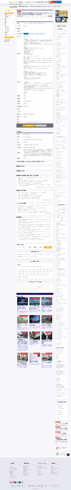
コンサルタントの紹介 (13, 469)
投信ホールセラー (58, 61)
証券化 (42, 285)
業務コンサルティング (60, 154)
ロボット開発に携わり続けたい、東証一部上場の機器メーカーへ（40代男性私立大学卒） (31, 239)
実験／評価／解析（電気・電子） (61, 371)
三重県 (47, 271)
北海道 (20, 269)
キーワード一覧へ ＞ (35, 293)
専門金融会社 (40, 254)
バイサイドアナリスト (59, 62)
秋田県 (33, 269)
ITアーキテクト (58, 165)
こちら (8, 41)
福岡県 (41, 266)
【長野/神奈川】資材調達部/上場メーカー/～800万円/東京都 (27, 209)
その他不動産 (58, 79)
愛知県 (24, 95)
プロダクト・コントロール (60, 225)
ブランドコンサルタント (59, 193)
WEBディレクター (58, 318)
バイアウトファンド (36, 285)
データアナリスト (58, 344)
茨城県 (44, 269)
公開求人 (6, 15)
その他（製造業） (58, 390)
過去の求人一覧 (12, 477)
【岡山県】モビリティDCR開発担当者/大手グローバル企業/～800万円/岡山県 (29, 183)
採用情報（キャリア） (54, 471)
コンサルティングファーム (28, 256)
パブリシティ (53, 470)
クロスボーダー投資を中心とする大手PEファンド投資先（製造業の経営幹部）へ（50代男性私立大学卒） (34, 236)
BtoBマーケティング (59, 233)
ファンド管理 (58, 64)
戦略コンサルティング (60, 151)
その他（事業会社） (59, 244)
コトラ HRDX (39, 470)
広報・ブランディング (59, 357)
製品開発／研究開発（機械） (60, 365)
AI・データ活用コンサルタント (60, 167)
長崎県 (37, 275)
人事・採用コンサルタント (60, 171)
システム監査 (58, 255)
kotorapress (39, 472)
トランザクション (20, 290)
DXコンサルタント (59, 166)
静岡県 (44, 271)
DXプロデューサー (59, 279)
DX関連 (58, 277)
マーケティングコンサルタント (60, 192)
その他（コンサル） (60, 200)
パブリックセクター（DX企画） (60, 273)
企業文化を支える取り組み (55, 468)
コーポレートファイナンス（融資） (61, 107)
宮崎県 (47, 275)
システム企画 (58, 292)
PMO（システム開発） (59, 296)
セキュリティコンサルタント (60, 188)
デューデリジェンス (29, 288)
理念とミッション (53, 467)
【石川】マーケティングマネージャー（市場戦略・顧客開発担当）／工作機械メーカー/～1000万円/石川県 (34, 212)
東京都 (20, 266)
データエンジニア (58, 333)
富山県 (30, 271)
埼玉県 (27, 266)
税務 (57, 226)
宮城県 (30, 269)
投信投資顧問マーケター (59, 65)
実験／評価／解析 (60, 370)
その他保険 (57, 96)
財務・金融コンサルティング (62, 174)
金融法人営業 (58, 113)
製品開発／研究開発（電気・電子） (24, 6)
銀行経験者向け (25, 475)
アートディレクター (59, 352)
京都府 (20, 273)
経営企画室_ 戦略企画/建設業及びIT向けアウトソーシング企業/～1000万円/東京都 (30, 195)
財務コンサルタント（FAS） (60, 175)
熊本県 (40, 275)
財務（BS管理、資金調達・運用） (61, 224)
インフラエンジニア (59, 334)
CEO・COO (58, 263)
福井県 (37, 271)
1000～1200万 (7, 27)
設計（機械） (58, 379)
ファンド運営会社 (47, 254)
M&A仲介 (57, 182)
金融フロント (59, 112)
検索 (48, 247)
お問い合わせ (13, 485)
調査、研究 (57, 196)
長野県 (27, 271)
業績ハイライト (53, 469)
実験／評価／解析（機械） (60, 372)
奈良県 (27, 273)
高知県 (30, 275)
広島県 (45, 273)
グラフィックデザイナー (59, 351)
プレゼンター (58, 63)
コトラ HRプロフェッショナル (42, 466)
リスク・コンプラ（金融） (61, 81)
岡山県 (41, 273)
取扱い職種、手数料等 (39, 485)
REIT (24, 288)
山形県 (37, 269)
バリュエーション (47, 285)
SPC (38, 288)
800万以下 (6, 25)
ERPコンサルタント (59, 162)
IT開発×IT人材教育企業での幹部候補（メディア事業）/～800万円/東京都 (29, 198)
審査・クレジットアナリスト (60, 110)
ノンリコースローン (27, 290)
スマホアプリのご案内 (13, 476)
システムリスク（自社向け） (60, 259)
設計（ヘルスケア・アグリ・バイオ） (61, 381)
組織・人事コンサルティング (62, 169)
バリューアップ (29, 285)
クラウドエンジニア (59, 330)
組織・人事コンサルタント (60, 170)
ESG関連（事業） (60, 214)
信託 (57, 120)
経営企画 (57, 230)
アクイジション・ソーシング (60, 69)
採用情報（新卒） (53, 472)
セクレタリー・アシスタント (60, 237)
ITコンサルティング (60, 160)
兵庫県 (51, 271)
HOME (10, 6)
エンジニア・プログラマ (61, 321)
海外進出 (57, 266)
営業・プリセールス (60, 298)
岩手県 (27, 269)
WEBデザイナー (58, 317)
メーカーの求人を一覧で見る (47, 213)
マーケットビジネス (60, 98)
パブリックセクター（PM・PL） (60, 274)
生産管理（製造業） (59, 384)
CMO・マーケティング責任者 (60, 234)
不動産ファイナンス (59, 68)
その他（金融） (59, 130)
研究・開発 (59, 363)
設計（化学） (58, 380)
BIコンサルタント (58, 164)
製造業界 (24, 471)
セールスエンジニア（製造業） (60, 393)
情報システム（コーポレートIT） (61, 308)
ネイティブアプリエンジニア (60, 331)
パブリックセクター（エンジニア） (61, 275)
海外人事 (57, 251)
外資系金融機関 (26, 254)
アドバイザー (20, 288)
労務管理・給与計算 (59, 250)
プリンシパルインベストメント (60, 52)
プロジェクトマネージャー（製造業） (61, 389)
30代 (8, 17)
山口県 (48, 273)
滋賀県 (23, 273)
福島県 (40, 269)
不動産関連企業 (20, 256)
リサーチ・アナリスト (59, 103)
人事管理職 (57, 247)
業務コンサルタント (59, 155)
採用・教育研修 (58, 249)
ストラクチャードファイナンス (60, 48)
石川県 (33, 271)
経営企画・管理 (59, 288)
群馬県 (51, 269)
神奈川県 (23, 266)
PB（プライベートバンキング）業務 (61, 115)
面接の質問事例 (12, 471)
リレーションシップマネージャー (61, 108)
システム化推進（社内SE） (60, 309)
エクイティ (41, 288)
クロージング (34, 290)
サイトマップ (51, 485)
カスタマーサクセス (59, 305)
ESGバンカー (58, 40)
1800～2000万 (7, 31)
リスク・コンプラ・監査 (61, 253)
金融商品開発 (58, 104)
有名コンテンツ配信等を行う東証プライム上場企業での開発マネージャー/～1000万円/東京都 (32, 192)
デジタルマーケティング (59, 316)
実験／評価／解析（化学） (60, 373)
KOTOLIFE (39, 471)
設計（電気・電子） (59, 378)
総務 (57, 236)
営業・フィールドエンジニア (62, 392)
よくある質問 (12, 475)
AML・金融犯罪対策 (59, 87)
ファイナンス (46, 288)
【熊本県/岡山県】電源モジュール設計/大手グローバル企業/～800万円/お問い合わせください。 (32, 181)
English (60, 0)
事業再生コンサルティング (61, 157)
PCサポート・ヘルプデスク (60, 310)
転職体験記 (11, 472)
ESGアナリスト (58, 39)
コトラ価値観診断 (40, 467)
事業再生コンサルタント (59, 158)
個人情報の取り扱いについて (22, 485)
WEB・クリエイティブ (61, 313)
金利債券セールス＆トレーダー (60, 101)
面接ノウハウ (12, 470)
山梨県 (20, 271)
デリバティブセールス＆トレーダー (61, 102)
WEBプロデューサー (59, 315)
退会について (56, 485)
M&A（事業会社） (58, 243)
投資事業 (58, 51)
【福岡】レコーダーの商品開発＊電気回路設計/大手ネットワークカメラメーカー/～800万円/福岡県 (33, 180)
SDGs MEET (39, 475)
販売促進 (57, 358)
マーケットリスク (58, 84)
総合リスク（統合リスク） (60, 82)
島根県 (38, 273)
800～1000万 (7, 26)
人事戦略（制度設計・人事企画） (61, 248)
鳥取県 (34, 273)
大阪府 (38, 266)
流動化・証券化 (58, 49)
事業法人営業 (58, 114)
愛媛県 (27, 275)
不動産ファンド (58, 56)
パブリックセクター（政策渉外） (61, 212)
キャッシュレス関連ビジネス (62, 125)
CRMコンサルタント (59, 163)
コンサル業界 (25, 468)
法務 (57, 256)
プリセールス (58, 301)
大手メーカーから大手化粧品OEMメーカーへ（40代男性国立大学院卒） (29, 238)
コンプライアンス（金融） (60, 86)
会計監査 (57, 227)
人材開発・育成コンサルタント (60, 172)
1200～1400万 (7, 28)
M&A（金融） (58, 43)
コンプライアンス (58, 257)
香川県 (23, 275)
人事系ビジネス (59, 246)
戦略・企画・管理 (60, 229)
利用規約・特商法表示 (31, 485)
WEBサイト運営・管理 (59, 311)
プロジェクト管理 (60, 294)
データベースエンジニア (59, 332)
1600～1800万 (7, 30)
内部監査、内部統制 (59, 254)
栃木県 (47, 269)
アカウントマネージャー (59, 302)
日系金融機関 (20, 254)
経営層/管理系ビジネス (27, 469)
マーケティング (58, 232)
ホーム (11, 466)
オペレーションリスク (59, 85)
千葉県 (31, 266)
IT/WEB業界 (25, 470)
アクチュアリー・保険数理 (60, 90)
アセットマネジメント (59, 70)
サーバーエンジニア (59, 336)
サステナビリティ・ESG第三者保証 (61, 147)
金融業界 (24, 467)
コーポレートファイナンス (22, 285)
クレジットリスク (58, 83)
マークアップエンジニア (59, 314)
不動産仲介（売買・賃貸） (60, 77)
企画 (57, 235)
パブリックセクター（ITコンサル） (61, 142)
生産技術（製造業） (59, 385)
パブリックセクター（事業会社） (61, 209)
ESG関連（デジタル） (60, 283)
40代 (10, 17)
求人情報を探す (15, 6)
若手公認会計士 (25, 472)
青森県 (23, 269)
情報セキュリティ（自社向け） (60, 258)
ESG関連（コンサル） (60, 144)
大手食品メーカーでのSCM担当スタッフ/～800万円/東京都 (27, 194)
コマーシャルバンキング (61, 106)
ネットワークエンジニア (59, 335)
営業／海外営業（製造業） (60, 396)
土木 (57, 78)
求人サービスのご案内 (13, 468)
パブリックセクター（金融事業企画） (61, 33)
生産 (58, 382)
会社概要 (52, 466)
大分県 (44, 275)
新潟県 (23, 271)
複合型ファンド (58, 55)
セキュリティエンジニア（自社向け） (61, 260)
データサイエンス (60, 341)
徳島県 (20, 275)
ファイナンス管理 (60, 219)
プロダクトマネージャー (59, 242)
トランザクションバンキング (60, 109)
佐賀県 (33, 275)
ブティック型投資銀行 (33, 254)
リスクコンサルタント (59, 185)
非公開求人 (10, 15)
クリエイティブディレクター (60, 353)
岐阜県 (40, 271)
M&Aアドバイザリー (59, 181)
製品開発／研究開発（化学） (60, 366)
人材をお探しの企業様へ (55, 0)
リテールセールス (58, 116)
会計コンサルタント (59, 176)
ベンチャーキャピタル (59, 57)
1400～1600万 (7, 29)
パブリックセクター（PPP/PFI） (60, 34)
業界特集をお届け (26, 466)
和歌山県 (30, 273)
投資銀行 (34, 288)
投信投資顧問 (59, 59)
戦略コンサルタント (59, 152)
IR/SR (57, 231)
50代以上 (6, 18)
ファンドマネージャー (59, 60)
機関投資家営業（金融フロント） (61, 117)
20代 (5, 17)
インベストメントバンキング (62, 41)
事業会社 (25, 116)
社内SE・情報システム (61, 307)
